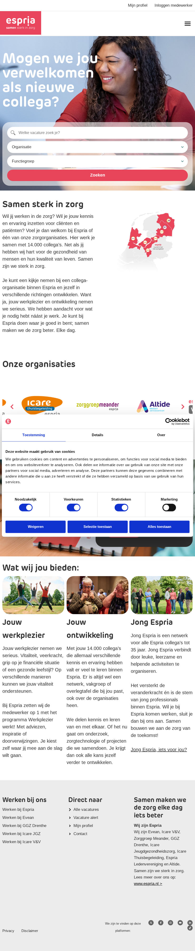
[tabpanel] (98, 406)
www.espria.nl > (148, 883)
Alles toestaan (159, 527)
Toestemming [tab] (33, 435)
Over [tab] (161, 435)
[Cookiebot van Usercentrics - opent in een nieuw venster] (169, 421)
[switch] (73, 507)
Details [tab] (97, 435)
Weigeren (36, 527)
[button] (188, 24)
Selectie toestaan (97, 527)
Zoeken (97, 175)
